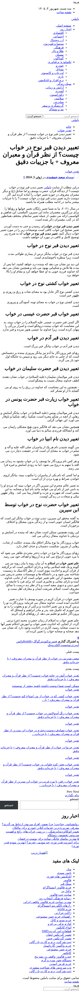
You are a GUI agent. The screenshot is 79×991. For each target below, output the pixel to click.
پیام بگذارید (72, 795)
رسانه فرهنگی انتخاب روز (55, 898)
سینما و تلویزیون (53, 43)
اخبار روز (65, 29)
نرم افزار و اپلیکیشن (51, 80)
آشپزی (59, 91)
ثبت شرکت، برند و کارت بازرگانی (50, 942)
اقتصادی (58, 32)
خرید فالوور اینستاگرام (57, 887)
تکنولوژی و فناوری (59, 62)
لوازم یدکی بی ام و (59, 923)
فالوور (67, 880)
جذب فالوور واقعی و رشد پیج (53, 956)
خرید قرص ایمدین (60, 964)
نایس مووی (64, 873)
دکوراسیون (57, 94)
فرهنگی (59, 47)
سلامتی (59, 98)
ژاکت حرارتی (62, 913)
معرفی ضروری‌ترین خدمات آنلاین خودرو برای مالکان (45, 827)
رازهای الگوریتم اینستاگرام (54, 905)
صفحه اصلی (63, 25)
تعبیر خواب (72, 171)
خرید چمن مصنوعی (59, 949)
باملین (75, 19)
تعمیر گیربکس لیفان (58, 934)
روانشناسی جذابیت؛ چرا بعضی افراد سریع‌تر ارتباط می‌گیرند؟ (40, 824)
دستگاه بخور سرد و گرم (56, 960)
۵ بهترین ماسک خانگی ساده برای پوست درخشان (48, 838)
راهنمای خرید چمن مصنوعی (53, 916)
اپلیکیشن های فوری (59, 876)
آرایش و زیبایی (54, 87)
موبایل (60, 69)
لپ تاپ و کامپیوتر (52, 73)
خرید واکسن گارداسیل (57, 945)
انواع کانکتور (63, 927)
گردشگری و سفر (53, 105)
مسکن (59, 54)
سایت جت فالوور (60, 894)
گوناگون (58, 58)
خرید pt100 (64, 909)
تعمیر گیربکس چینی (58, 938)
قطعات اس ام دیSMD (56, 931)
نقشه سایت (64, 12)
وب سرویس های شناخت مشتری (50, 967)
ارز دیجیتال (57, 40)
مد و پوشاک (56, 109)
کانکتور (66, 953)
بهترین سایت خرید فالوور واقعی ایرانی (47, 902)
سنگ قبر (65, 883)
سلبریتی (58, 102)
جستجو (74, 799)
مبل (68, 869)
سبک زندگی (64, 83)
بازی (61, 76)
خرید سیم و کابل (60, 920)
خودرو (60, 65)
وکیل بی (66, 891)
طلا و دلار (58, 51)
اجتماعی (58, 36)
